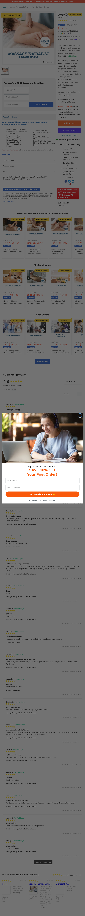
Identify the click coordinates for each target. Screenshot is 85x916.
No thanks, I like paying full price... (42, 500)
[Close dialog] (80, 415)
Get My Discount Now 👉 (42, 494)
